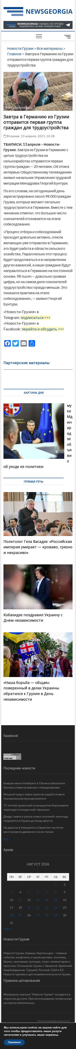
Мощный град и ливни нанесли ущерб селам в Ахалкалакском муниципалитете (33, 796)
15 (55, 900)
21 (46, 907)
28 (46, 915)
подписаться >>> (35, 317)
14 (46, 900)
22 (55, 907)
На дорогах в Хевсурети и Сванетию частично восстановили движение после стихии (33, 829)
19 (29, 907)
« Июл (7, 929)
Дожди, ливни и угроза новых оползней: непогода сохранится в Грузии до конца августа (35, 818)
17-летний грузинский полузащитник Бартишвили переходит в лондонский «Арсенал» (36, 807)
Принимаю (14, 1042)
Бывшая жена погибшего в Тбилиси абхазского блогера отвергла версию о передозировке (34, 785)
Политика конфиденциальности (53, 1021)
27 (38, 915)
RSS (6, 839)
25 (20, 915)
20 (38, 907)
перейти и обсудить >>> (43, 329)
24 (11, 915)
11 (20, 900)
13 (38, 900)
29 (55, 915)
